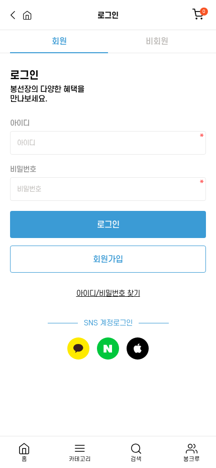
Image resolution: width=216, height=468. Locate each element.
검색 (136, 458)
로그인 (108, 224)
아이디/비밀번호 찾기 (108, 293)
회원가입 (108, 259)
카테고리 (80, 458)
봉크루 (191, 458)
